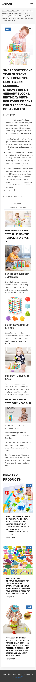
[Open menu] (31, 4)
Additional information (18, 207)
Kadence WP (18, 677)
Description (18, 203)
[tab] (18, 203)
